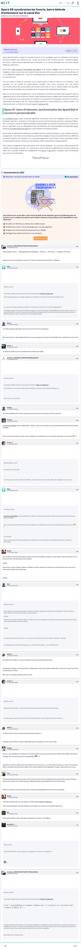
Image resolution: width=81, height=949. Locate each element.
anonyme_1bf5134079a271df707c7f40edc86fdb (22, 246)
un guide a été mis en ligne (19, 129)
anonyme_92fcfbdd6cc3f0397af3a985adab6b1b (22, 358)
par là (50, 150)
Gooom (9, 551)
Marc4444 (10, 824)
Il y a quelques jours (10, 118)
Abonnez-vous (40, 238)
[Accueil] (5, 3)
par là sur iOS (43, 104)
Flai (8, 812)
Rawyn (9, 323)
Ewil (8, 584)
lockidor (9, 407)
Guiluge (9, 748)
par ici (34, 104)
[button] (78, 3)
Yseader (9, 420)
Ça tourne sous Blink (9, 426)
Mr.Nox (9, 345)
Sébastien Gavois (10, 50)
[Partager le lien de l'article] (5, 946)
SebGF (9, 654)
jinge (8, 266)
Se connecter (72, 177)
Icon (8, 773)
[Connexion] (72, 3)
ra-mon (9, 442)
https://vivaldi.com (46, 294)
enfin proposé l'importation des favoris (26, 69)
